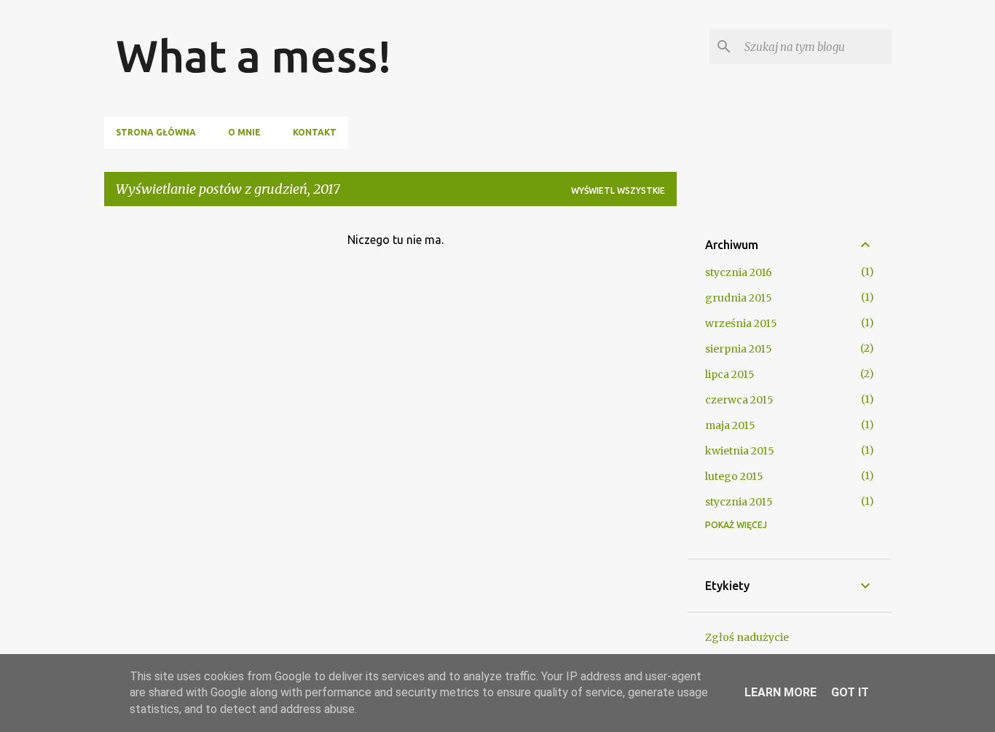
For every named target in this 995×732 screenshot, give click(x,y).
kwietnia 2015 (739, 450)
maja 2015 (730, 425)
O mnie (244, 132)
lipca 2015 (730, 374)
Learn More (780, 692)
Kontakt (315, 132)
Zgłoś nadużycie (747, 637)
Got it (850, 692)
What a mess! (254, 55)
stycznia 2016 (738, 272)
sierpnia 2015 (738, 348)
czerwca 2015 (739, 399)
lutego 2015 (734, 476)
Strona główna (156, 132)
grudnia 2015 (738, 297)
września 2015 (741, 323)
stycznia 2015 (739, 501)
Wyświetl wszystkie (618, 190)
